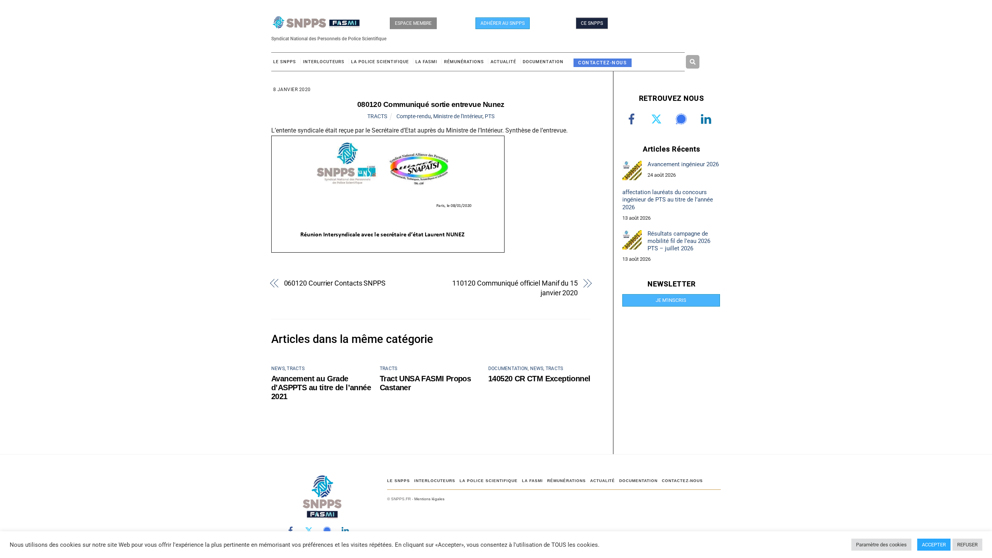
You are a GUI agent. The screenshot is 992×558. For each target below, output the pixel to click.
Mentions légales (429, 499)
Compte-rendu (413, 116)
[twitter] (657, 118)
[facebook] (633, 118)
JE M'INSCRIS (671, 300)
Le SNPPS (284, 61)
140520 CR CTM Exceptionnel (539, 378)
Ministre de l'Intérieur (457, 116)
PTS (489, 116)
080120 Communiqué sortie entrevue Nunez (431, 104)
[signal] (682, 118)
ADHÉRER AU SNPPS (502, 23)
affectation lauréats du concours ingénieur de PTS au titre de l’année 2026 (667, 199)
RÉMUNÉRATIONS (464, 61)
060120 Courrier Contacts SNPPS (335, 283)
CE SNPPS (592, 23)
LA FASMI (426, 61)
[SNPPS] (316, 24)
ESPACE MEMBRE (413, 23)
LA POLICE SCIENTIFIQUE (380, 61)
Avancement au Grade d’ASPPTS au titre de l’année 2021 (321, 387)
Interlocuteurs (323, 61)
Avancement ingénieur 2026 (683, 164)
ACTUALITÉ (503, 61)
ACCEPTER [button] (934, 545)
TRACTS (377, 116)
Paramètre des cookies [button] (881, 545)
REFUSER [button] (967, 545)
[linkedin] (707, 118)
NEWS (278, 368)
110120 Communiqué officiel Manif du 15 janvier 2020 (515, 288)
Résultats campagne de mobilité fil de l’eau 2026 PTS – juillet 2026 (679, 241)
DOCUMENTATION (543, 61)
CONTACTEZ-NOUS (602, 62)
